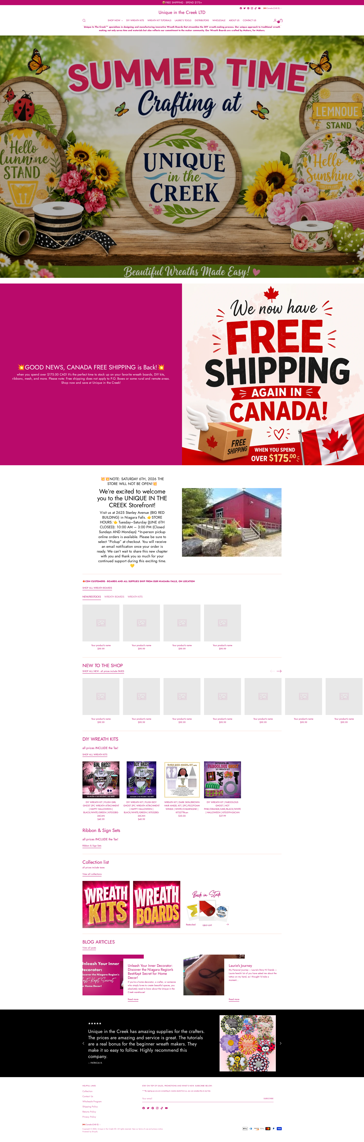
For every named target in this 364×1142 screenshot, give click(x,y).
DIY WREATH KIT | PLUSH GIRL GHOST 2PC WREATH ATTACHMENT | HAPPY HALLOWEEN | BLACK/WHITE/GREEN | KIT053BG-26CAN (101, 809)
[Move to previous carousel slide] (272, 671)
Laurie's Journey (240, 965)
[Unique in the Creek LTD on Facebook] (241, 8)
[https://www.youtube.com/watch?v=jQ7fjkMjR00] (182, 156)
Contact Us (87, 1096)
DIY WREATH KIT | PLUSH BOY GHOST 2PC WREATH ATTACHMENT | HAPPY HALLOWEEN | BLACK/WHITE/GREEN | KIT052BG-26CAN (141, 809)
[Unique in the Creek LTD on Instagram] (252, 8)
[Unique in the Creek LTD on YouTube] (259, 8)
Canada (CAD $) (273, 8)
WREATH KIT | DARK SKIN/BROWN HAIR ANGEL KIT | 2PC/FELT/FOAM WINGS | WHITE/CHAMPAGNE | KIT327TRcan (182, 807)
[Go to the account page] (274, 20)
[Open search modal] (84, 20)
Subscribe (269, 1098)
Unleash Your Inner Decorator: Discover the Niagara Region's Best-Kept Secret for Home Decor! (150, 971)
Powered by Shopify (90, 1131)
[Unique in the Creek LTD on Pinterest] (248, 8)
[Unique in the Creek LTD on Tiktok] (255, 8)
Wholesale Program (92, 1101)
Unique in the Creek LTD (107, 1129)
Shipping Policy (90, 1106)
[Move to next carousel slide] (279, 671)
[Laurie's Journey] (214, 979)
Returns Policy (89, 1111)
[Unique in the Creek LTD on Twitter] (244, 8)
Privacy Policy (89, 1116)
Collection (87, 1091)
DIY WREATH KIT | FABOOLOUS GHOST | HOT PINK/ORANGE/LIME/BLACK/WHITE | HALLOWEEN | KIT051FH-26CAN (222, 807)
